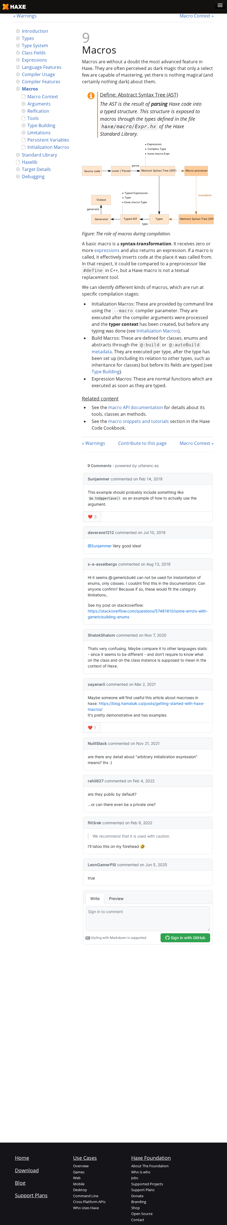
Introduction (35, 31)
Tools (33, 118)
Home (22, 1158)
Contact (137, 1219)
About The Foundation (150, 1165)
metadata (102, 352)
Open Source (142, 1213)
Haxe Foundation (151, 1158)
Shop (135, 1207)
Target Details (36, 169)
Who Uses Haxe (86, 1207)
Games (78, 1171)
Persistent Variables (48, 140)
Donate (137, 1195)
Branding (138, 1201)
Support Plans (31, 1195)
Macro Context (195, 16)
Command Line (85, 1195)
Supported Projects (147, 1183)
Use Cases (85, 1158)
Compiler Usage (38, 74)
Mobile (78, 1183)
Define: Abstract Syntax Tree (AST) (139, 94)
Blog (20, 1183)
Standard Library (39, 155)
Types (28, 38)
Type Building (41, 125)
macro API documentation (135, 407)
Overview (81, 1165)
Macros (30, 89)
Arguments (39, 104)
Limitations (39, 133)
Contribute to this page (142, 443)
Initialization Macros (48, 147)
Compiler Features (41, 82)
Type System (35, 45)
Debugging (33, 176)
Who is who (140, 1171)
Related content (100, 398)
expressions (107, 250)
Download (27, 1170)
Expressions (34, 60)
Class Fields (34, 53)
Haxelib (29, 162)
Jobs (134, 1177)
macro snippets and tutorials (138, 421)
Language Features (41, 67)
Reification (38, 111)
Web (77, 1177)
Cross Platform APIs (89, 1201)
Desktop (80, 1189)
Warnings (27, 16)
